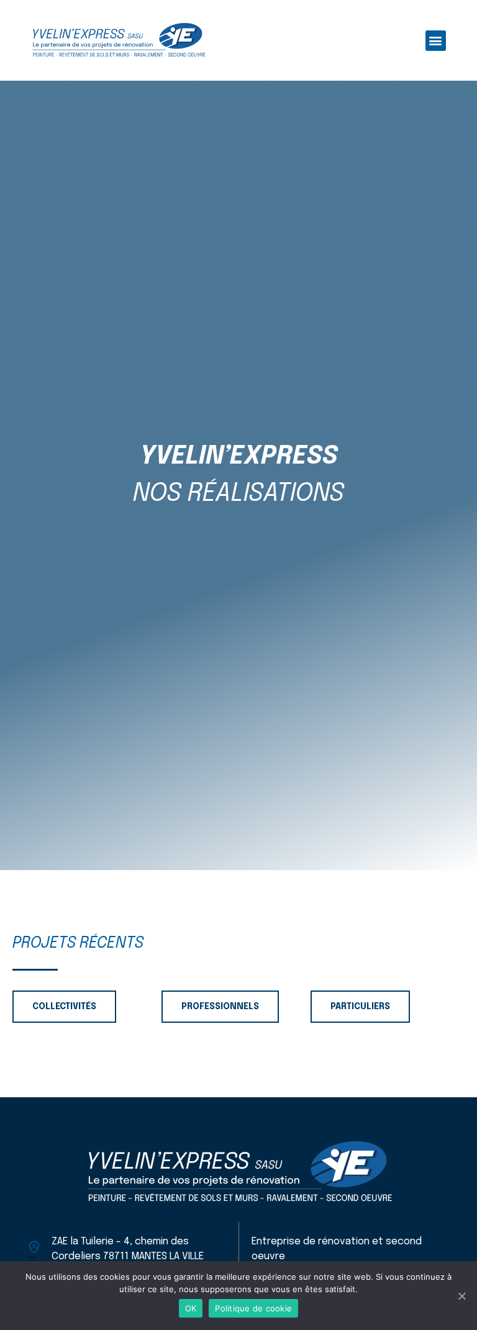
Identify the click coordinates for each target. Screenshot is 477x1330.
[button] (435, 40)
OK (191, 1308)
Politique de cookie (253, 1308)
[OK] (461, 1296)
